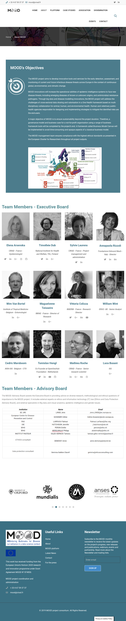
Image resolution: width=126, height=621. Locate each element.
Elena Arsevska (16, 245)
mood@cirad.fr (35, 2)
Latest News (50, 553)
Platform (55, 10)
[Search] (115, 16)
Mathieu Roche (79, 363)
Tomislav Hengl (47, 363)
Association (84, 10)
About (44, 10)
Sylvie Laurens (79, 245)
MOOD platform (52, 548)
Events (92, 21)
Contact (103, 21)
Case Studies (69, 10)
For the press (50, 562)
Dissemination (101, 10)
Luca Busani (110, 363)
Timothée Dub (47, 245)
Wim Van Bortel (15, 303)
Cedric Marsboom (15, 363)
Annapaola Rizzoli (110, 245)
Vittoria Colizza (79, 303)
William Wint (110, 303)
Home (34, 10)
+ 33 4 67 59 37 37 (16, 2)
